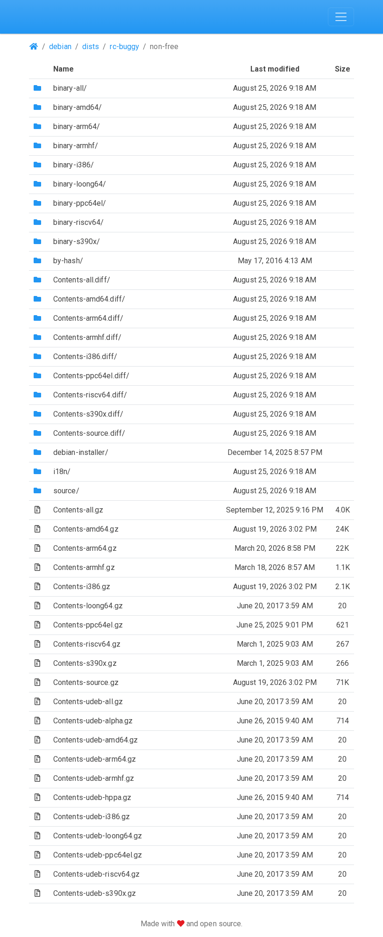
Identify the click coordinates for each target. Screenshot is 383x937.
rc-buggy (124, 46)
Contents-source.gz (86, 682)
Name (63, 69)
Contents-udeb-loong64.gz (97, 835)
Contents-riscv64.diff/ (90, 394)
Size (342, 69)
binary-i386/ (73, 164)
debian (60, 46)
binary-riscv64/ (78, 222)
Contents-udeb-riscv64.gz (96, 874)
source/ (66, 490)
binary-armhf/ (75, 145)
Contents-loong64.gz (88, 605)
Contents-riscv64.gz (87, 644)
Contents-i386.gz (82, 586)
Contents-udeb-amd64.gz (95, 739)
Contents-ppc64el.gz (88, 624)
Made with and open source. (192, 923)
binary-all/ (70, 88)
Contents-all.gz (78, 509)
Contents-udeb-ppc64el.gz (97, 855)
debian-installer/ (80, 452)
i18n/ (62, 471)
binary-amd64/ (77, 107)
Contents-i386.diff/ (85, 356)
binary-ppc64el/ (79, 203)
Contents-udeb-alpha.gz (93, 720)
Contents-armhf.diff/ (87, 337)
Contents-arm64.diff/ (88, 318)
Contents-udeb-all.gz (88, 701)
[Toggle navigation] (341, 16)
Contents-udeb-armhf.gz (93, 778)
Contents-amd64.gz (86, 529)
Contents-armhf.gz (84, 567)
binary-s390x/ (76, 241)
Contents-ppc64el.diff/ (91, 375)
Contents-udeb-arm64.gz (94, 759)
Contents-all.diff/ (81, 279)
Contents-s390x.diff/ (88, 414)
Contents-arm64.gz (85, 548)
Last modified (274, 69)
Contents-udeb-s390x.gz (94, 893)
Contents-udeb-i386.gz (91, 816)
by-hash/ (68, 260)
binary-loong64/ (79, 184)
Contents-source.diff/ (89, 433)
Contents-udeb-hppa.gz (92, 797)
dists (90, 46)
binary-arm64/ (76, 126)
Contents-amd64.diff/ (89, 299)
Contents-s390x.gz (85, 663)
